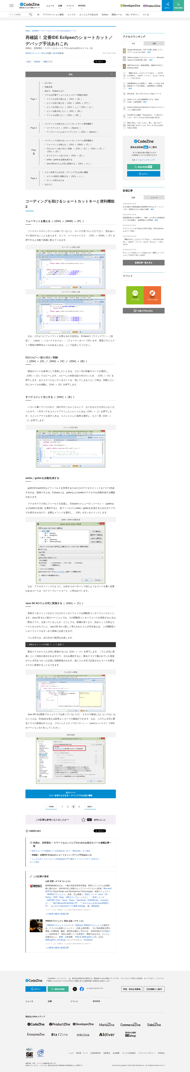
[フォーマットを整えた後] (70, 313)
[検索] (30, 14)
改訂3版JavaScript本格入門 (65, 903)
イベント (70, 5)
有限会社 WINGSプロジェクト (88, 925)
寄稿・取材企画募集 (132, 989)
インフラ (71, 14)
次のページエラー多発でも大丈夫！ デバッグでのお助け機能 (70, 794)
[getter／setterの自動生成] (70, 552)
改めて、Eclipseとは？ (55, 90)
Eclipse (37, 61)
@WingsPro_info (89, 936)
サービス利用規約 (129, 1053)
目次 (71, 74)
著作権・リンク (82, 1053)
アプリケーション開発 (53, 14)
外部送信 (161, 1053)
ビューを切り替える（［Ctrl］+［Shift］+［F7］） (69, 103)
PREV (51, 806)
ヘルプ (70, 1053)
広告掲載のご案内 (154, 989)
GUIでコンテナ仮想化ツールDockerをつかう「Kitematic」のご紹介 (61, 850)
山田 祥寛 (55, 53)
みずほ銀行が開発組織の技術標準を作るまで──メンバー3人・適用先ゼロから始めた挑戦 (143, 207)
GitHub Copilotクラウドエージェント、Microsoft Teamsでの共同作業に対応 (145, 58)
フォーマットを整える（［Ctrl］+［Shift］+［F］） (69, 144)
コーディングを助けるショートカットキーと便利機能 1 (69, 123)
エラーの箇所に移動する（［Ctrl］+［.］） (65, 176)
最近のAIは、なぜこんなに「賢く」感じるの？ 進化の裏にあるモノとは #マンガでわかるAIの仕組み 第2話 (145, 125)
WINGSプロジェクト (56, 894)
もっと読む (35, 861)
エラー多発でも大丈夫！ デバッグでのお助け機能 (66, 172)
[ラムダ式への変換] (70, 693)
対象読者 (48, 86)
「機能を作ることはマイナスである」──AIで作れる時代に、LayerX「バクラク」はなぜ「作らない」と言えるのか (145, 75)
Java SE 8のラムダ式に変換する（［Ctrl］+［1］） (69, 163)
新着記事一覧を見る (143, 262)
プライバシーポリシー (146, 1053)
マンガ (146, 14)
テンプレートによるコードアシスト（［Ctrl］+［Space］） (73, 131)
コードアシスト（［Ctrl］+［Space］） (64, 127)
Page (34, 98)
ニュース (50, 5)
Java (28, 61)
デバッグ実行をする (55, 180)
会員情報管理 (96, 1053)
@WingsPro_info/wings (55, 939)
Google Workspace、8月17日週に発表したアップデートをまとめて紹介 (145, 50)
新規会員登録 (144, 167)
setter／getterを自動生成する (59, 159)
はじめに (48, 82)
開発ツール (117, 14)
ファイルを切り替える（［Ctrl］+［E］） (65, 98)
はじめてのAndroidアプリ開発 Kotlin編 (68, 905)
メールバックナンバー (145, 159)
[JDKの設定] (70, 760)
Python (105, 14)
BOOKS (81, 5)
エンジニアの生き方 (88, 14)
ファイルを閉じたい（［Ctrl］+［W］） (64, 115)
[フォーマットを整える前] (70, 269)
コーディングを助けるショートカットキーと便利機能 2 (69, 140)
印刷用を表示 (35, 830)
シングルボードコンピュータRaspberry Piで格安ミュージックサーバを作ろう (66, 858)
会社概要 (116, 1053)
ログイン (145, 174)
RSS (77, 936)
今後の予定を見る (145, 310)
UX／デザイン (132, 14)
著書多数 (95, 905)
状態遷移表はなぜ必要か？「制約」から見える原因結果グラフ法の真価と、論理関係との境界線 (145, 84)
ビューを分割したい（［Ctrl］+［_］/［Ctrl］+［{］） (70, 107)
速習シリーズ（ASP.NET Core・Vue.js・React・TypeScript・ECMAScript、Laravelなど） (77, 900)
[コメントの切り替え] (70, 448)
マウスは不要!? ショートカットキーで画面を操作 (66, 94)
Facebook (88, 939)
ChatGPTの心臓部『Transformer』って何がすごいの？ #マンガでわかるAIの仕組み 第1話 (145, 116)
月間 (154, 43)
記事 (60, 5)
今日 (133, 43)
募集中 (82, 933)
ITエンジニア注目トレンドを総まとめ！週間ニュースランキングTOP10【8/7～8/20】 (143, 253)
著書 (61, 936)
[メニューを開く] (11, 5)
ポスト (100, 61)
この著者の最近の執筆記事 (57, 913)
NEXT (89, 806)
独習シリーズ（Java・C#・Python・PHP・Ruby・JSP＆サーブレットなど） (77, 895)
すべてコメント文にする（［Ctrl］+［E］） (66, 155)
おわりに (48, 184)
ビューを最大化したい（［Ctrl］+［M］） (65, 111)
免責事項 (106, 1053)
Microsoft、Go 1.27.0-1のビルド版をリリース (144, 93)
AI (38, 14)
